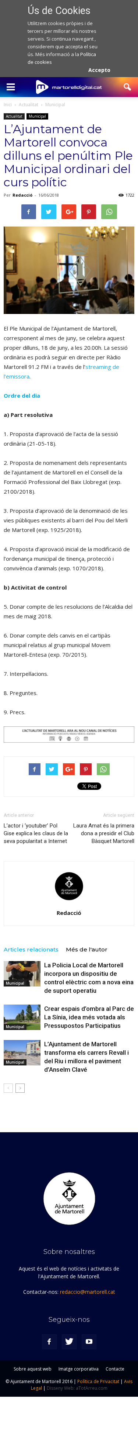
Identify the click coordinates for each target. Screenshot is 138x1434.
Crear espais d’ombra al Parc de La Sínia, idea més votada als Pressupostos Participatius (89, 1017)
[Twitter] (69, 1341)
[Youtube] (89, 1341)
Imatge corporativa (79, 1369)
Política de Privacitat (98, 1381)
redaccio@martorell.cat (87, 1291)
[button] (127, 87)
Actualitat (14, 116)
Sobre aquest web (33, 1369)
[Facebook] (49, 1341)
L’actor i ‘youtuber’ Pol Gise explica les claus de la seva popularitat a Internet (36, 833)
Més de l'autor (86, 949)
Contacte (115, 1369)
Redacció (22, 195)
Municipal (37, 116)
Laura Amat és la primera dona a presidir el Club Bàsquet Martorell (103, 833)
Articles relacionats (31, 949)
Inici (8, 104)
